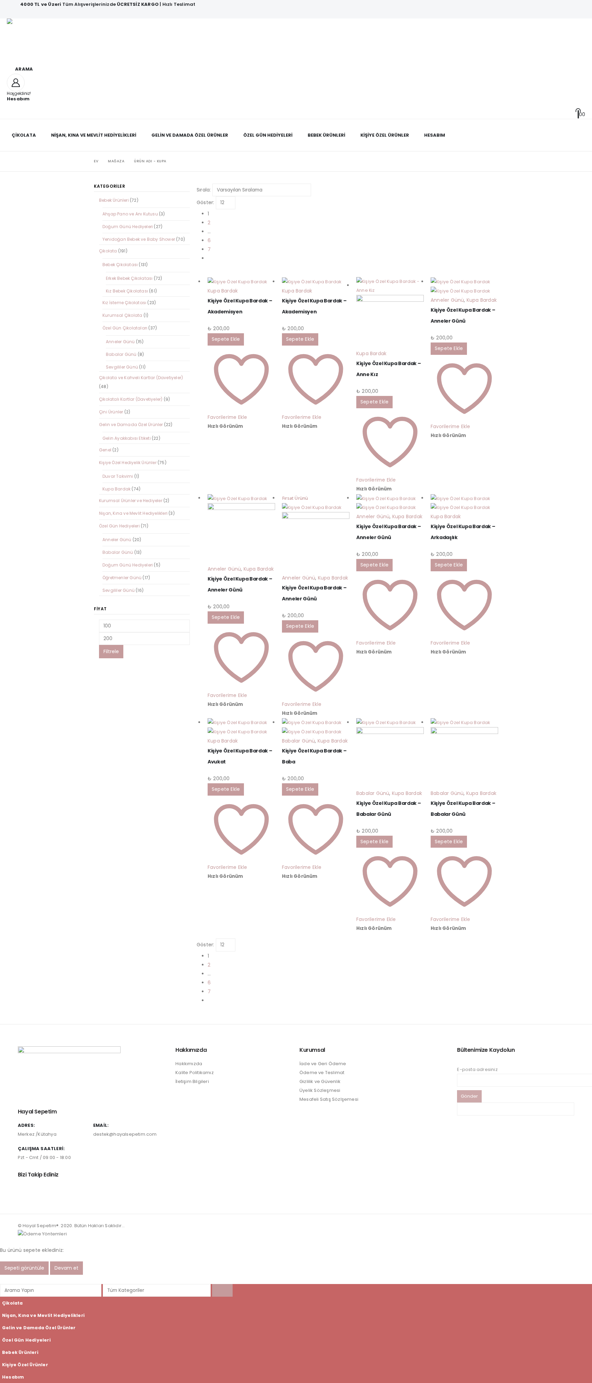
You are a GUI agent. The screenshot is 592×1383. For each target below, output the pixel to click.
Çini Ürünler (111, 412)
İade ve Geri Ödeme (322, 1063)
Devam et (66, 1267)
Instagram (23, 1190)
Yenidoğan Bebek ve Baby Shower (138, 239)
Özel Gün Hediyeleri (268, 135)
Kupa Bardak (223, 290)
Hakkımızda (188, 1063)
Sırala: (204, 189)
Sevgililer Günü (122, 367)
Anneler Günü (447, 300)
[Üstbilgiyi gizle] (61, 41)
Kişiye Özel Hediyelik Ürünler (128, 462)
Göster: (205, 202)
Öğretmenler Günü (121, 578)
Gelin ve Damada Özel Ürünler (189, 135)
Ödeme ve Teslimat (321, 1072)
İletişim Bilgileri (192, 1081)
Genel (105, 450)
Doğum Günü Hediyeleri (127, 226)
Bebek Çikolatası (120, 264)
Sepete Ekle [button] (226, 339)
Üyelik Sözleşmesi (319, 1090)
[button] (20, 69)
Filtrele (111, 651)
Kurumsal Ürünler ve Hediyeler (130, 500)
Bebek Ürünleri (326, 135)
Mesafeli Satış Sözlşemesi (328, 1099)
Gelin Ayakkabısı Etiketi (126, 438)
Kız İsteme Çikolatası (124, 303)
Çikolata (24, 135)
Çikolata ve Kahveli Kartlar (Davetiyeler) (141, 378)
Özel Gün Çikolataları (124, 328)
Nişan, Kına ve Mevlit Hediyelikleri (93, 135)
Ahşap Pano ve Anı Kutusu (130, 214)
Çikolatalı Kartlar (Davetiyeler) (130, 399)
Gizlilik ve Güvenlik (320, 1081)
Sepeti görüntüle (24, 1267)
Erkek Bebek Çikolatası (129, 278)
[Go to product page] (241, 282)
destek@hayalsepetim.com (125, 1134)
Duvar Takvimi (117, 476)
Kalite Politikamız (194, 1072)
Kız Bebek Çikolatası (127, 291)
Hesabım (434, 135)
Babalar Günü (298, 740)
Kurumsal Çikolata (122, 315)
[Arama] (222, 1290)
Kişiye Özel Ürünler (384, 135)
